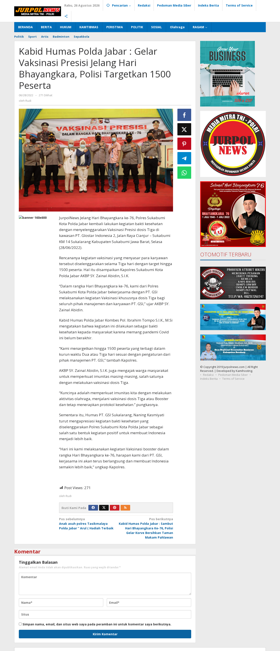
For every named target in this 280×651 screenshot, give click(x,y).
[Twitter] (104, 508)
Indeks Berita (209, 379)
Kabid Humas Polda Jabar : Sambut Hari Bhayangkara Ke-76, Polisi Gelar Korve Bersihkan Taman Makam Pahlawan (146, 528)
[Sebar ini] (184, 115)
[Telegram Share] (184, 158)
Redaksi (208, 375)
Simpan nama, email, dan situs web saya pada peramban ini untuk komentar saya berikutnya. (97, 624)
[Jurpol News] (37, 11)
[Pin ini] (184, 144)
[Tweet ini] (184, 129)
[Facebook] (93, 508)
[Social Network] (66, 16)
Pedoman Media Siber (233, 375)
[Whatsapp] (184, 172)
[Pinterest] (114, 508)
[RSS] (125, 508)
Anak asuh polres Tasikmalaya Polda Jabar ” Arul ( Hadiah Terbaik (86, 523)
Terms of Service (233, 379)
